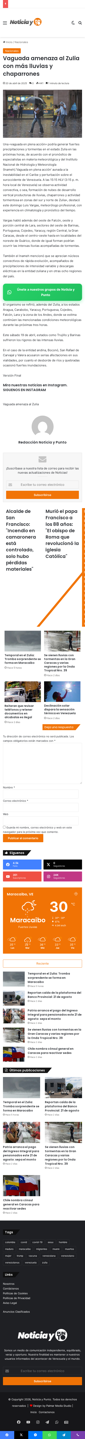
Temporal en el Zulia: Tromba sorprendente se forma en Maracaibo (49, 978)
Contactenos (47, 1412)
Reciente (42, 963)
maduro (9, 1248)
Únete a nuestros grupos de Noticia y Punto (46, 292)
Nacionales (21, 42)
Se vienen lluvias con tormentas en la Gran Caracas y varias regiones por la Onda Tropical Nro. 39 (54, 1034)
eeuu (50, 1242)
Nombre (9, 787)
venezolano (67, 1255)
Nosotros (8, 1283)
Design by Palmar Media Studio (52, 1405)
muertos (69, 1248)
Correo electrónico (15, 800)
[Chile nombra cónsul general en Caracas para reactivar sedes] (14, 1054)
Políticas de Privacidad (16, 1298)
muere (56, 1248)
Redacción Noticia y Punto (42, 442)
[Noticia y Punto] (26, 23)
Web (5, 814)
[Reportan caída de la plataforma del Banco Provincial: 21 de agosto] (14, 998)
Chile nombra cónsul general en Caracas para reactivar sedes (51, 1051)
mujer (8, 1255)
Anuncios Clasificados (16, 1311)
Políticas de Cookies (15, 1293)
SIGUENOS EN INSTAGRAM (24, 390)
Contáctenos (11, 1288)
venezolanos (12, 1262)
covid (24, 1242)
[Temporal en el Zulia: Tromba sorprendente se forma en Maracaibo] (14, 979)
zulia (44, 1262)
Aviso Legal (10, 1302)
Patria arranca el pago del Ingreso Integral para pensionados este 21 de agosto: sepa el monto (55, 1014)
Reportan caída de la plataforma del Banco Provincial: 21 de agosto (54, 995)
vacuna (33, 1255)
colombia (10, 1242)
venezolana (49, 1255)
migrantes (41, 1248)
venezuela (31, 1262)
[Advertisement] (55, 22)
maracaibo (25, 1248)
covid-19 (37, 1242)
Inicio (8, 42)
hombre (63, 1242)
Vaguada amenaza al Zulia (21, 404)
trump (20, 1255)
